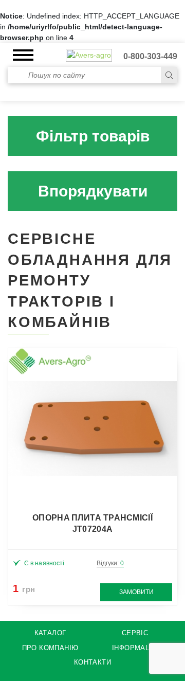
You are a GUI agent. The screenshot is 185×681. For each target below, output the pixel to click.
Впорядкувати (92, 191)
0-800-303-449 (150, 56)
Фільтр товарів (93, 136)
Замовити (136, 592)
